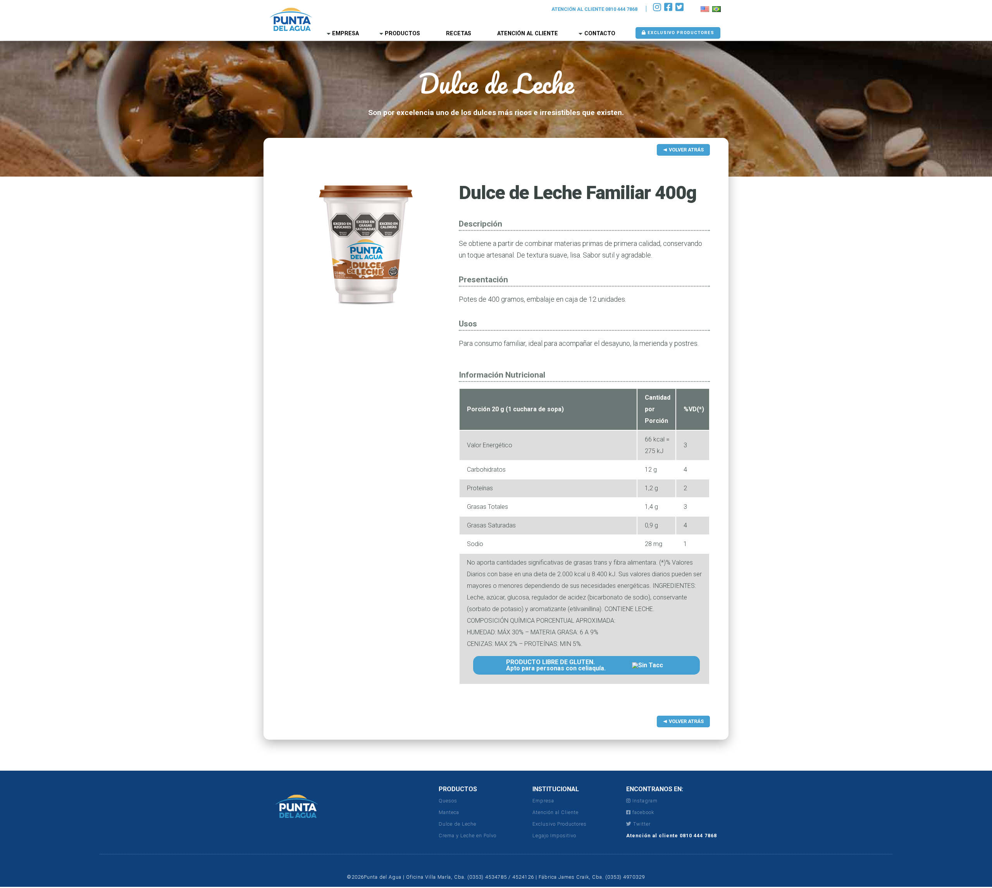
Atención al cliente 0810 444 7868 (671, 835)
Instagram (644, 801)
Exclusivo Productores (680, 32)
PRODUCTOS (458, 789)
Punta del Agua (291, 19)
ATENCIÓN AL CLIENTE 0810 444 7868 (594, 9)
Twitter (641, 824)
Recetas (458, 33)
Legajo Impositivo (554, 835)
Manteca (449, 812)
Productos (402, 33)
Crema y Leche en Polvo (467, 835)
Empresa (345, 33)
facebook (642, 812)
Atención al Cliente (527, 33)
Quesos (448, 801)
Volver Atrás (686, 150)
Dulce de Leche (457, 824)
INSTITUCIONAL (555, 789)
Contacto (599, 33)
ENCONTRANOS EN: (654, 789)
